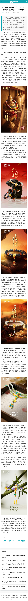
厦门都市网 (3, 595)
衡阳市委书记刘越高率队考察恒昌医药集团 (12, 577)
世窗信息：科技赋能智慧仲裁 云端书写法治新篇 (13, 560)
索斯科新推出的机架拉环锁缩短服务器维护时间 (13, 564)
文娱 (3, 12)
